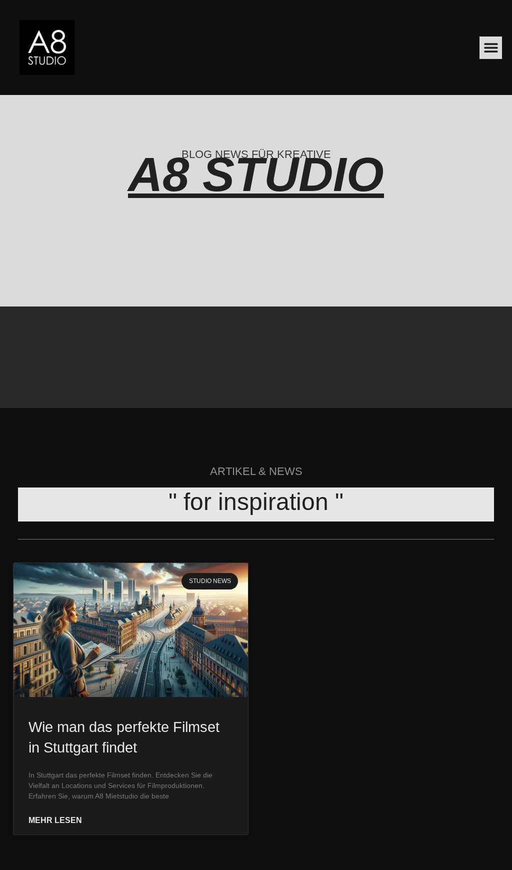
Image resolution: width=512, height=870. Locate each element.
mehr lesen (55, 820)
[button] (491, 47)
